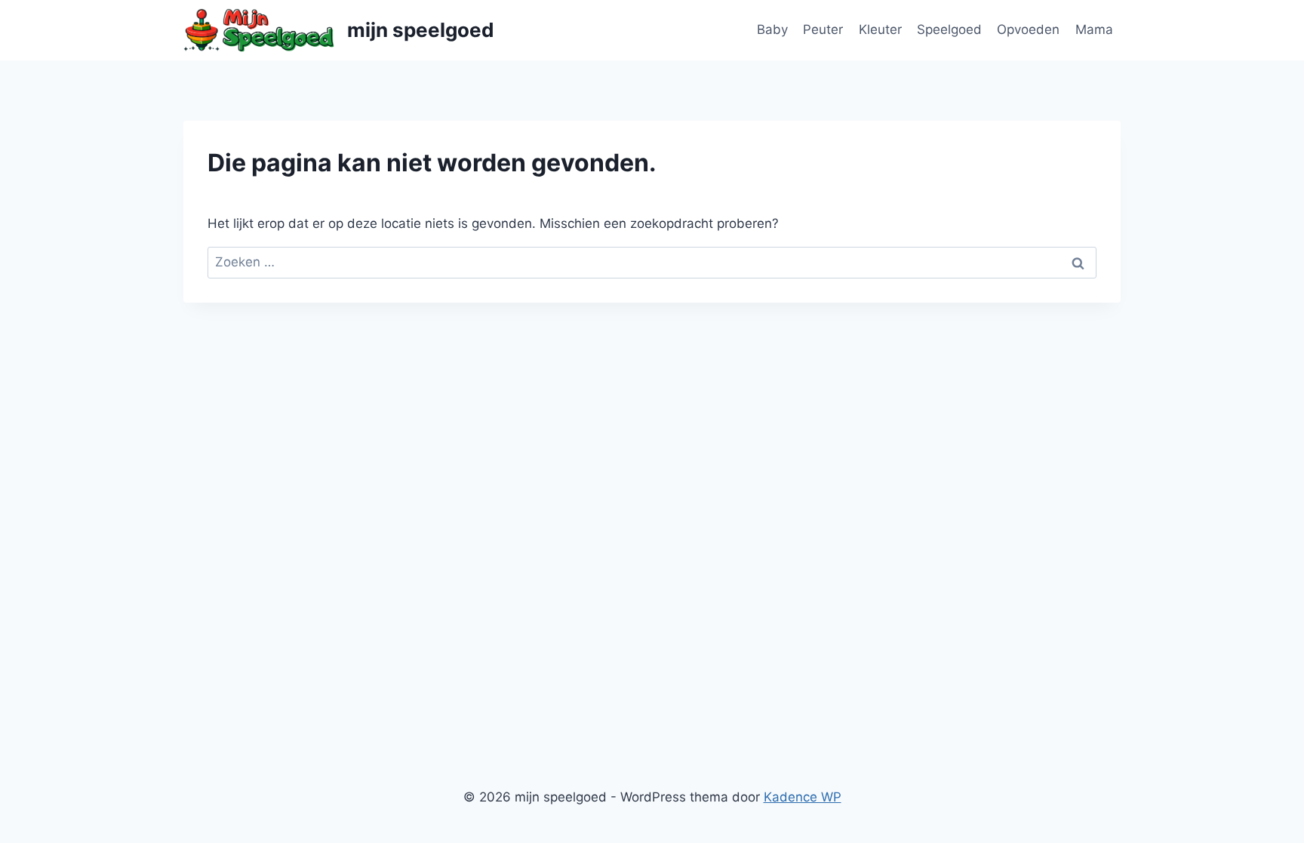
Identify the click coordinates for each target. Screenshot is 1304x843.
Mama (1094, 29)
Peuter (823, 29)
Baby (772, 29)
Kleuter (880, 29)
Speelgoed (949, 29)
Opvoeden (1028, 29)
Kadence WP (802, 797)
